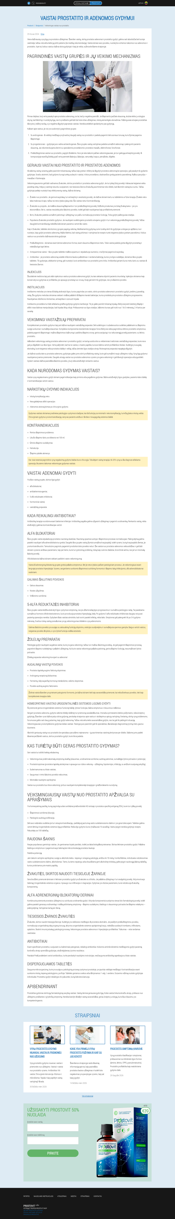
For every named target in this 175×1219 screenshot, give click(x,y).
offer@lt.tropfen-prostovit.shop (35, 1208)
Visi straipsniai (87, 1096)
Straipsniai (85, 1196)
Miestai (73, 1196)
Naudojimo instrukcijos (43, 1196)
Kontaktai (98, 1196)
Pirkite (53, 1153)
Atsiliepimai (61, 1196)
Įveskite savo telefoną (35, 1135)
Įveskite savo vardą (34, 1122)
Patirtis (26, 1196)
